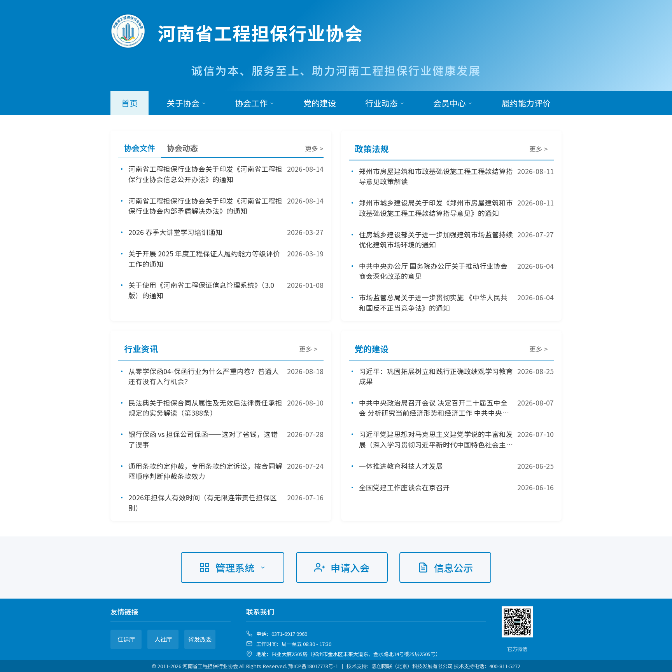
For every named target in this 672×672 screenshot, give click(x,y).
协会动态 (182, 148)
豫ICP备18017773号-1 (313, 666)
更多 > (314, 148)
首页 (129, 103)
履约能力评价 (526, 103)
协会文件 (139, 148)
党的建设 (319, 103)
